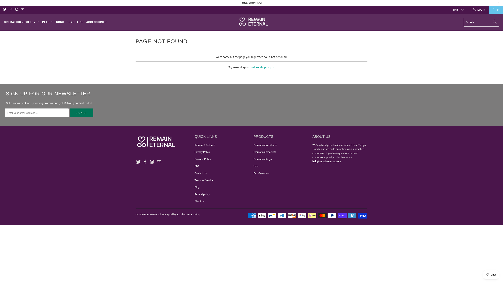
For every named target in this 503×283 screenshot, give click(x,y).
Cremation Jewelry (20, 22)
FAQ (197, 166)
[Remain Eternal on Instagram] (16, 9)
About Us (200, 201)
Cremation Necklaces (265, 145)
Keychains (75, 22)
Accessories (96, 22)
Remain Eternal (152, 214)
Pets (46, 22)
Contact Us (201, 173)
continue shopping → (261, 67)
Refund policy (202, 194)
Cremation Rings (262, 159)
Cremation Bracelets (264, 152)
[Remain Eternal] (253, 22)
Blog (197, 187)
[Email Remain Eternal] (22, 9)
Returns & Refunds (205, 145)
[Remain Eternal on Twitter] (4, 9)
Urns (60, 22)
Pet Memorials (261, 173)
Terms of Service (204, 180)
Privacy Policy (202, 152)
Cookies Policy (203, 159)
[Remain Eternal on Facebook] (10, 9)
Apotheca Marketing (188, 214)
